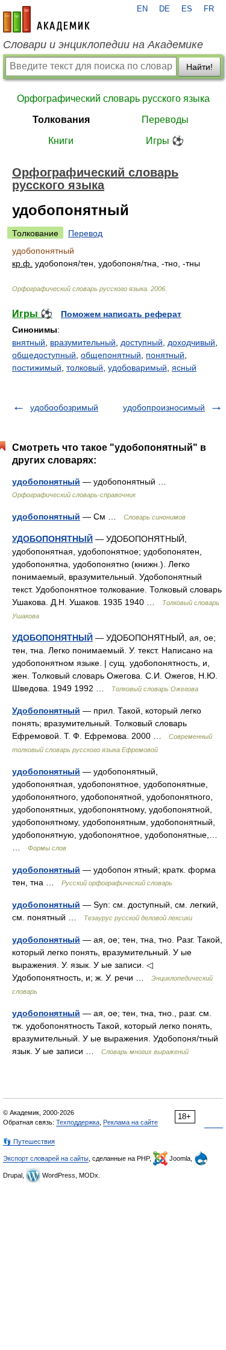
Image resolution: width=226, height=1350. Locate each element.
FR (209, 9)
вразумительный (83, 342)
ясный (184, 367)
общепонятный (111, 355)
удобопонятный (46, 481)
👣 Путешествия (29, 1141)
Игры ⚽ (165, 141)
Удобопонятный (46, 710)
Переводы (165, 120)
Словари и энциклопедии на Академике (103, 45)
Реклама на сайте (130, 1122)
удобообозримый (64, 407)
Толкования (61, 120)
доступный (142, 342)
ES (186, 9)
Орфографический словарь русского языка (113, 98)
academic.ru (46, 19)
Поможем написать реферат (121, 314)
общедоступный (44, 355)
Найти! (199, 67)
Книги (61, 141)
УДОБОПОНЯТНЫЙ (52, 539)
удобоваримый (137, 367)
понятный (165, 355)
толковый (84, 367)
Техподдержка (77, 1122)
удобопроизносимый (164, 407)
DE (164, 9)
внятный (28, 342)
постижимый (36, 367)
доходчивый (191, 342)
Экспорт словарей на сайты (46, 1158)
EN (142, 9)
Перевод (85, 233)
